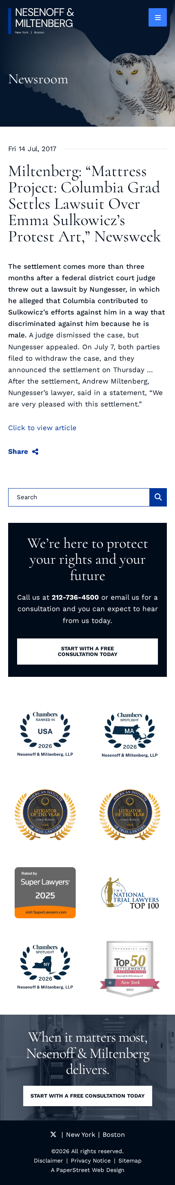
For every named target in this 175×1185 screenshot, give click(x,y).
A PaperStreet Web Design (88, 1170)
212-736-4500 (75, 597)
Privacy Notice (91, 1160)
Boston (114, 1134)
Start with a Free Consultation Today (88, 1096)
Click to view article (42, 428)
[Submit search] (158, 497)
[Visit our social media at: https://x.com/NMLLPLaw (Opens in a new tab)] (53, 1134)
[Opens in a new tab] (129, 969)
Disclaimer (48, 1160)
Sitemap (130, 1160)
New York (80, 1134)
